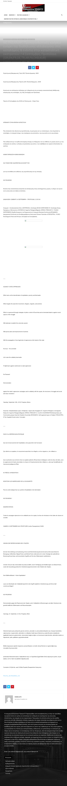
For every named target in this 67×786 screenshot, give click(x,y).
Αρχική (5, 15)
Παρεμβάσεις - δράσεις (22, 39)
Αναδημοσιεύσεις (7, 39)
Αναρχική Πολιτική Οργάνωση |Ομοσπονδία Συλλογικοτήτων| (20, 19)
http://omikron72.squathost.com (21, 699)
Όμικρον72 (11, 15)
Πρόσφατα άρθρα (31, 39)
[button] (62, 15)
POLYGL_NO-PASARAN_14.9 (11, 676)
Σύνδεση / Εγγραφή (7, 1)
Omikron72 (7, 61)
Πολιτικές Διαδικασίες (22, 15)
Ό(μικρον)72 (14, 39)
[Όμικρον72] (33, 7)
